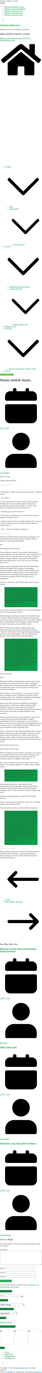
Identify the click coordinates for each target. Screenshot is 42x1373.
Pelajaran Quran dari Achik (14, 7)
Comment (4, 1250)
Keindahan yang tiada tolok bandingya (18, 1143)
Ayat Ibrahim (4, 473)
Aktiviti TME (14, 209)
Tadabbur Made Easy (10, 25)
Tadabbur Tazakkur (7, 375)
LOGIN (7, 371)
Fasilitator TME (10, 326)
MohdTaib (3, 1043)
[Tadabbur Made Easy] (21, 76)
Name (3, 1268)
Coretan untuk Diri (15, 289)
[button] (23, 205)
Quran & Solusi (19, 245)
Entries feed (8, 1354)
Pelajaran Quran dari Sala (13, 15)
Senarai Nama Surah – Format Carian (22, 369)
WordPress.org (9, 1358)
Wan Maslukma (5, 1235)
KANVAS (8, 328)
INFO (11, 207)
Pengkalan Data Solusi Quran (19, 287)
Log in (6, 1352)
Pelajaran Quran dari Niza (13, 11)
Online (6, 1322)
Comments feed (10, 1356)
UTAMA (7, 167)
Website (3, 1277)
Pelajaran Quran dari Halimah (15, 9)
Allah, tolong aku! (8, 1047)
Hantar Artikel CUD (20, 324)
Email (2, 1272)
